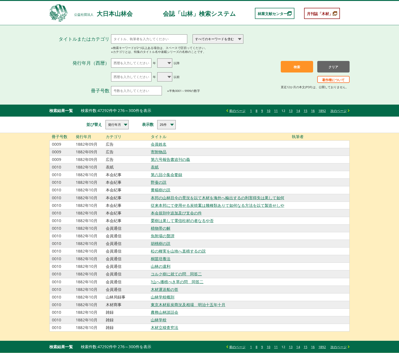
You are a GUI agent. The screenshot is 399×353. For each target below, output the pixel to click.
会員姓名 (158, 144)
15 (305, 111)
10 (268, 111)
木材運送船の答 (164, 289)
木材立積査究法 (164, 327)
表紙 (155, 167)
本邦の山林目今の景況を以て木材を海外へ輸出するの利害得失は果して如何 (217, 197)
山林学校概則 (162, 297)
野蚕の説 (158, 182)
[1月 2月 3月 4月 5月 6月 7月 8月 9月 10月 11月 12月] (165, 63)
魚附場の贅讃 (162, 235)
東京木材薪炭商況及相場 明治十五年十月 (188, 304)
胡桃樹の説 (160, 243)
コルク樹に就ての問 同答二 (176, 274)
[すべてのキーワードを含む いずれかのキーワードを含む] (218, 39)
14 (298, 111)
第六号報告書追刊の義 (170, 159)
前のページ (237, 111)
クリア (333, 67)
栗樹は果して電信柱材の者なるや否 (182, 220)
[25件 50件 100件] (165, 125)
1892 (322, 111)
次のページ (338, 111)
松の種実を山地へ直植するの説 (178, 251)
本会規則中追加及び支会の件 (176, 213)
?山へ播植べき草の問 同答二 (177, 281)
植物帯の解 (160, 228)
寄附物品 (158, 151)
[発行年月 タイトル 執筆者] (116, 125)
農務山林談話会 (164, 312)
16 (313, 111)
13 (291, 111)
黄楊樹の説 (160, 190)
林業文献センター (272, 13)
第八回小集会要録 (166, 174)
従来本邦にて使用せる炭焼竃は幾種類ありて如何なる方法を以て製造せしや (217, 205)
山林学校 (158, 320)
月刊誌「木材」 (320, 13)
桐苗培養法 (160, 258)
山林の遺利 (160, 266)
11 (276, 111)
